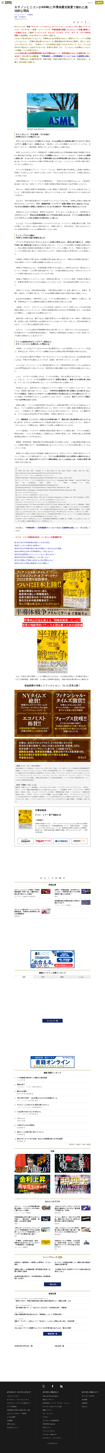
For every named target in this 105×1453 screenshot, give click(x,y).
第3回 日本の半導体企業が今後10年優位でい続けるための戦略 (37, 548)
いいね (81, 977)
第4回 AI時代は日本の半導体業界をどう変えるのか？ (34, 551)
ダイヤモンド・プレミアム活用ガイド (18, 1403)
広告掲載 (10, 1420)
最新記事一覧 (52, 1334)
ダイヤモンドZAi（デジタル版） (53, 1406)
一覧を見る (52, 1284)
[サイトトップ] (8, 2)
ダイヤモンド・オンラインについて (19, 1392)
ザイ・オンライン (48, 1413)
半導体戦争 (22, 17)
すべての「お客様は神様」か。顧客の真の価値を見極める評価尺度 (73, 1263)
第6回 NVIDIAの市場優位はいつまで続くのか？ (32, 557)
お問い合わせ (11, 1424)
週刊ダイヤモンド (48, 1399)
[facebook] (52, 1387)
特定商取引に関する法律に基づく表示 (18, 1410)
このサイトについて (13, 1396)
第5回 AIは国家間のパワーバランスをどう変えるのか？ (35, 554)
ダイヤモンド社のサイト (51, 1392)
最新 (24, 977)
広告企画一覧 (59, 1346)
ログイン (90, 2)
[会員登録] (99, 2)
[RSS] (61, 1387)
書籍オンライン (47, 1410)
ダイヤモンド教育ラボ (49, 1434)
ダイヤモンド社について (90, 1392)
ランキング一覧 (52, 1021)
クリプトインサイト (49, 1431)
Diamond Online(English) (50, 1396)
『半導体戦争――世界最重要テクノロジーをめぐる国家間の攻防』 (65, 56)
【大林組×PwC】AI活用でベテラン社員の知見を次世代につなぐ (73, 1270)
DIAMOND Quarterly (49, 1424)
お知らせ (84, 1406)
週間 (62, 977)
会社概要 (84, 1399)
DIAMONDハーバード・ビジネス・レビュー (56, 1403)
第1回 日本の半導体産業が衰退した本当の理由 (31, 542)
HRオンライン (47, 1427)
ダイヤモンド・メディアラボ (51, 1438)
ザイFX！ (46, 1417)
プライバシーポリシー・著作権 (16, 1413)
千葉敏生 (30, 15)
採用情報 (84, 1403)
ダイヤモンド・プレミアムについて (18, 1399)
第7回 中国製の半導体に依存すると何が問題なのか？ (34, 560)
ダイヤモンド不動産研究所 (51, 1420)
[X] (43, 1387)
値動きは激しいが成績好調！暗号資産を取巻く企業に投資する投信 (32, 1270)
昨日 (43, 977)
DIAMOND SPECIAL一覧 (23, 1346)
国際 (15, 17)
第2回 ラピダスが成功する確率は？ (27, 545)
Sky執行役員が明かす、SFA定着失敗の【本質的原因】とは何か (32, 1277)
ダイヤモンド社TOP (88, 1396)
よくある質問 (11, 1417)
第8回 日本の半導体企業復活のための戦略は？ (31, 563)
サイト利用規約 (12, 1406)
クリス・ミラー (19, 15)
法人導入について (12, 1427)
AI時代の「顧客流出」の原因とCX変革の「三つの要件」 (32, 1263)
